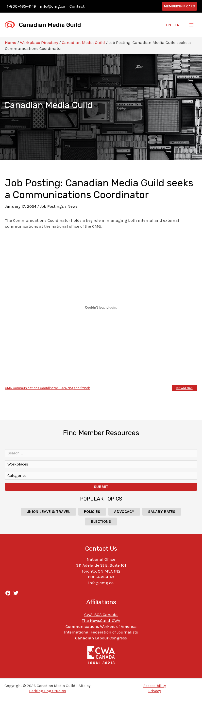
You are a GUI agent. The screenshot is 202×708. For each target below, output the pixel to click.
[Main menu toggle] (191, 25)
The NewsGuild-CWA (101, 620)
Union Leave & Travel (48, 511)
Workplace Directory (39, 42)
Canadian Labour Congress (101, 637)
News (72, 206)
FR (177, 24)
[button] (179, 6)
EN (168, 24)
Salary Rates (161, 511)
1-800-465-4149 (21, 6)
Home (10, 42)
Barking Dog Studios (47, 691)
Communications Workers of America (101, 626)
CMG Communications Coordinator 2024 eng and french (47, 388)
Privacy (154, 691)
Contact (76, 6)
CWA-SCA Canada (101, 614)
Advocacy (124, 511)
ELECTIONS (101, 521)
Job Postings (52, 206)
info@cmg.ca (53, 6)
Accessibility (154, 686)
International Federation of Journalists (101, 632)
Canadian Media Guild (50, 24)
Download (184, 388)
